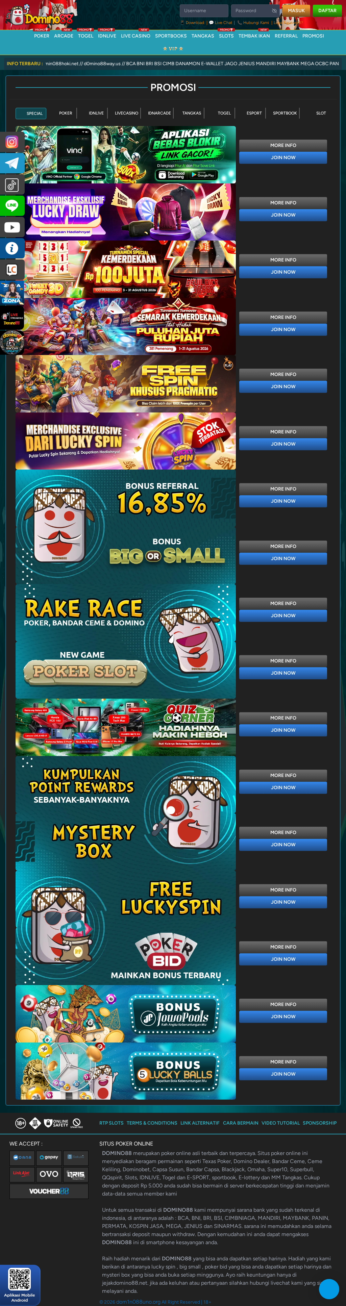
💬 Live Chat (220, 22)
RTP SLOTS (111, 1123)
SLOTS (226, 34)
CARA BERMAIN (240, 1123)
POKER (41, 34)
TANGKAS (203, 36)
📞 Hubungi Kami (253, 22)
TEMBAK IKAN (254, 34)
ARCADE (63, 34)
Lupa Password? (288, 22)
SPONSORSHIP (320, 1123)
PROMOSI (313, 36)
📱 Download (192, 22)
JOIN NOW (283, 157)
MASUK (296, 11)
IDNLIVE (107, 34)
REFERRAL (286, 36)
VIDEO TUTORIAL (281, 1123)
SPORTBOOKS (171, 36)
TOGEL (85, 34)
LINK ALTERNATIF (200, 1123)
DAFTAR (327, 11)
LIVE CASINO (135, 34)
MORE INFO (283, 145)
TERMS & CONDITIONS (152, 1123)
